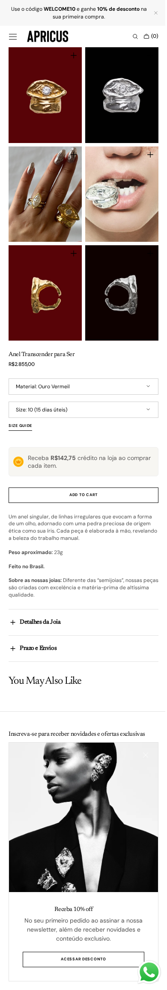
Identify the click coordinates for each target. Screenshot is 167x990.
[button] (12, 36)
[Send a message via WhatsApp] (142, 972)
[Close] (139, 761)
